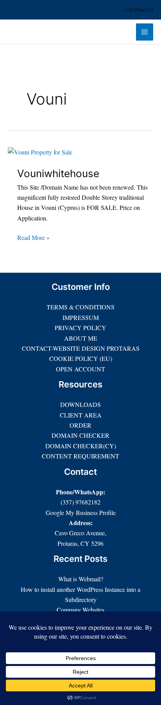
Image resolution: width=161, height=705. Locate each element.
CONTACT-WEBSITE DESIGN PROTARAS (81, 348)
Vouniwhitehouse (58, 173)
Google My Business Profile (81, 512)
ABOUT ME (80, 338)
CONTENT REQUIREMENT (80, 456)
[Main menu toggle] (144, 32)
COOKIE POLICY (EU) (80, 358)
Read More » (33, 237)
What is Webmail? (80, 579)
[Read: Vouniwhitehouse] (40, 151)
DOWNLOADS (80, 404)
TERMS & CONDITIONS (80, 307)
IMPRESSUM (81, 317)
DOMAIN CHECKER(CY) (80, 446)
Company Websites (80, 610)
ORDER (80, 425)
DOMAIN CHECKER (80, 435)
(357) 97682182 (80, 502)
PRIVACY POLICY (80, 327)
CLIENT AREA (81, 415)
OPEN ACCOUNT (80, 369)
